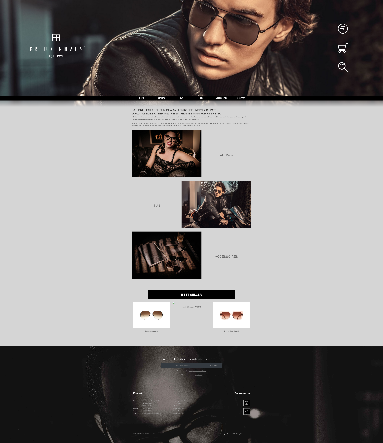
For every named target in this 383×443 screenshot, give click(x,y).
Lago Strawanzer (151, 331)
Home (141, 98)
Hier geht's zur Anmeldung (197, 371)
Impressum (146, 433)
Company (241, 98)
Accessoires (221, 98)
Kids (201, 98)
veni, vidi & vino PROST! (191, 307)
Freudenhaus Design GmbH (221, 434)
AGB (154, 433)
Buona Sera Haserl (231, 331)
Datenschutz (137, 433)
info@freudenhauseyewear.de (151, 413)
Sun (181, 98)
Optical (161, 98)
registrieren (198, 375)
